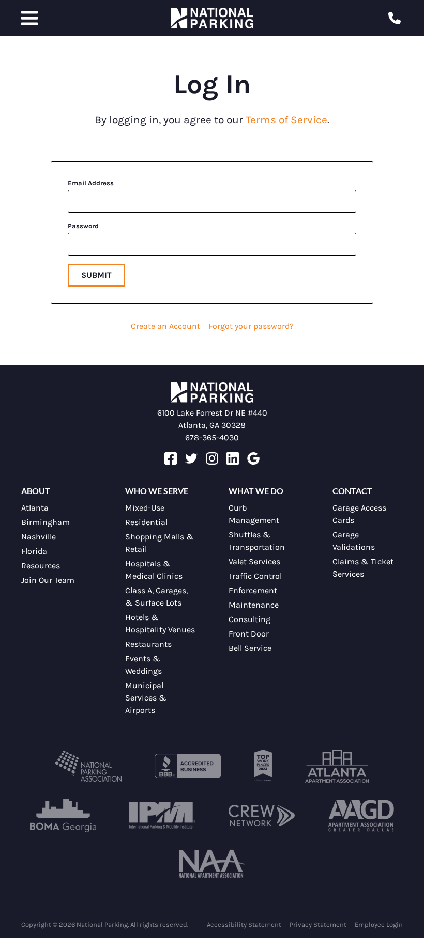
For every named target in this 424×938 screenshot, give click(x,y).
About (35, 491)
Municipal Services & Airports (145, 697)
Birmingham (45, 522)
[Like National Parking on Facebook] (170, 462)
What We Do (256, 491)
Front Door (249, 634)
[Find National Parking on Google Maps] (253, 462)
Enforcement (253, 590)
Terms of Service (286, 120)
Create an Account (165, 326)
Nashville (38, 537)
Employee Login (379, 924)
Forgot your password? (251, 326)
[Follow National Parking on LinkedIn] (232, 462)
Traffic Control (255, 576)
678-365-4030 (212, 437)
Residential (146, 522)
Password (83, 226)
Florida (34, 551)
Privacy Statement (318, 924)
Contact (352, 491)
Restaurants (148, 644)
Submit (96, 275)
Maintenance (254, 605)
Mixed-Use (144, 508)
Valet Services (254, 561)
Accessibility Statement (244, 924)
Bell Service (250, 648)
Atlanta (35, 508)
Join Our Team (47, 580)
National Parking (212, 18)
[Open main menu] (29, 18)
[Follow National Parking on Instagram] (212, 462)
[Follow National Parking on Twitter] (191, 462)
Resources (40, 565)
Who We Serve (156, 491)
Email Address (91, 183)
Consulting (249, 619)
